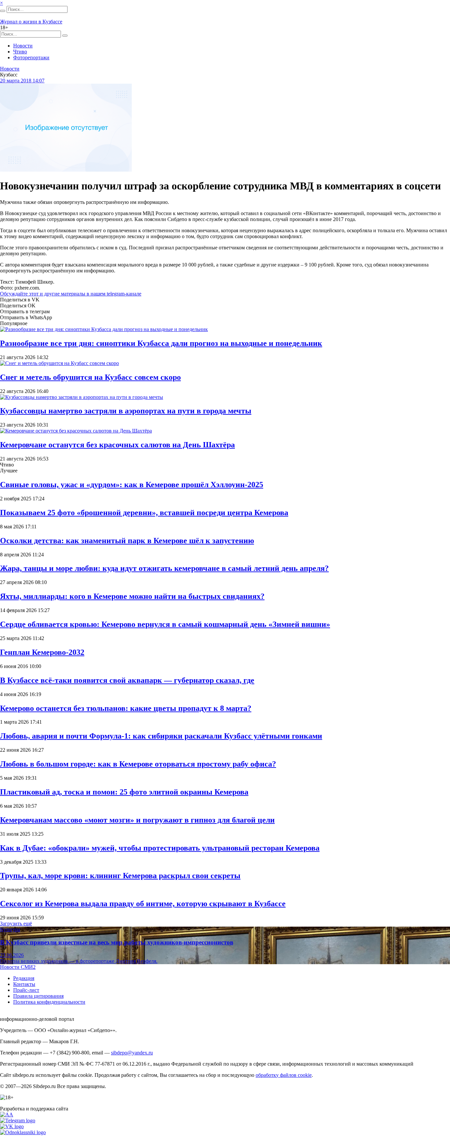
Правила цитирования (38, 996)
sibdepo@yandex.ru (132, 1052)
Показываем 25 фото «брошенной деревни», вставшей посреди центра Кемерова (144, 512)
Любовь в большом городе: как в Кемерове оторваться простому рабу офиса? (138, 764)
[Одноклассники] (23, 1132)
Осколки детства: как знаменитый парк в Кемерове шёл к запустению (127, 540)
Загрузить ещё (16, 923)
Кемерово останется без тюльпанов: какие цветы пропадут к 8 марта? (125, 708)
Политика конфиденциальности (49, 1002)
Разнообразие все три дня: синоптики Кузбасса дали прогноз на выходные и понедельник (161, 343)
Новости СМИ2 (18, 967)
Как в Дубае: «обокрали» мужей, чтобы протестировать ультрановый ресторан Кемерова (160, 848)
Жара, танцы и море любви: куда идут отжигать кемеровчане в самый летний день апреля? (164, 568)
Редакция (23, 978)
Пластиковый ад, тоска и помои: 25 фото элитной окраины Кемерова (124, 792)
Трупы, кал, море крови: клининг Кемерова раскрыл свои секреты (120, 875)
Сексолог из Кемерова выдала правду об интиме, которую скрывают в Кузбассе (143, 903)
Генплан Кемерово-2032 (42, 652)
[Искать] (2, 11)
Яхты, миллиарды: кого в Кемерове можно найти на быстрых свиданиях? (132, 596)
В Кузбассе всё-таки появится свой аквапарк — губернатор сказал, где (127, 680)
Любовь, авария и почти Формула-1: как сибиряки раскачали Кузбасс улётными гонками (161, 736)
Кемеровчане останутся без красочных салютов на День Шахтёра (117, 444)
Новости (23, 45)
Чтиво (20, 51)
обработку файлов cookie (284, 1075)
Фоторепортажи (31, 57)
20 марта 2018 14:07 (22, 80)
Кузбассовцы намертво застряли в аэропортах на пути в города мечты (125, 410)
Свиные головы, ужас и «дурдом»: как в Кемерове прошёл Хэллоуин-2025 (131, 484)
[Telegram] (17, 1120)
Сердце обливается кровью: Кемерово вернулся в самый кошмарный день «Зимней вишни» (165, 624)
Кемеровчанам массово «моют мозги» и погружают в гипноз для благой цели (137, 820)
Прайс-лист (26, 990)
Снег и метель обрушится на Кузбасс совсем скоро (90, 377)
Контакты (24, 984)
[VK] (12, 1126)
